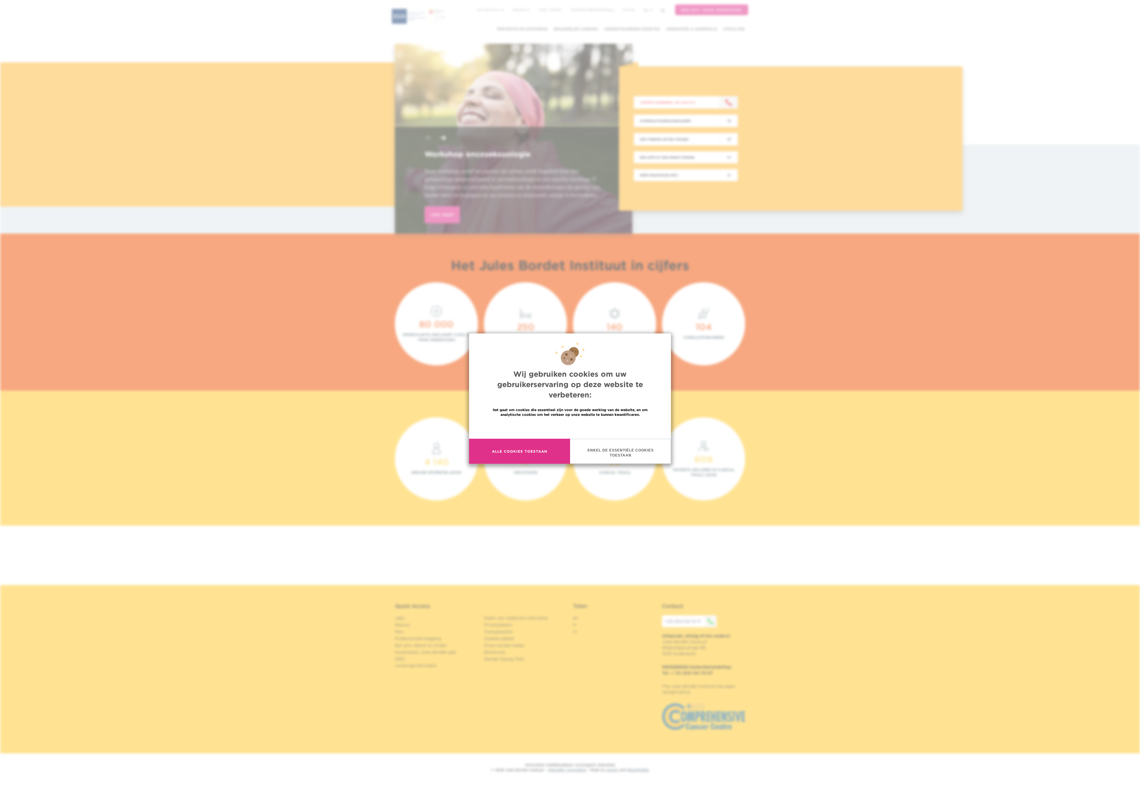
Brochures (494, 652)
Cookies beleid (499, 638)
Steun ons (734, 29)
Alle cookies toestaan (519, 451)
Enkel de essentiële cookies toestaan (621, 452)
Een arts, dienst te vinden (421, 645)
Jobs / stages (550, 10)
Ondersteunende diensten (632, 29)
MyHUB (628, 10)
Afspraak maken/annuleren (665, 121)
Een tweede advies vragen (664, 139)
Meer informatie (570, 427)
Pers (399, 631)
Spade (612, 770)
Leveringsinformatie (415, 665)
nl (646, 10)
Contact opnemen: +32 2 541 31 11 (667, 102)
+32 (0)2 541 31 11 (682, 621)
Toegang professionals (592, 10)
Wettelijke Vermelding (567, 770)
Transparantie (498, 631)
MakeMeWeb (638, 770)
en (575, 618)
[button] (429, 138)
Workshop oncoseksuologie (478, 154)
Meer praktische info (659, 175)
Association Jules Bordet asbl (425, 652)
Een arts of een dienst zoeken (667, 157)
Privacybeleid (498, 624)
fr (574, 624)
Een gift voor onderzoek (711, 10)
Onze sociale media (504, 645)
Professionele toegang (418, 638)
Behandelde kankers (576, 29)
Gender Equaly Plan (504, 659)
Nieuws (519, 10)
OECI (400, 659)
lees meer (442, 215)
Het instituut (489, 10)
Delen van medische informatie (516, 618)
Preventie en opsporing (522, 29)
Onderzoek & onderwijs (691, 29)
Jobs (400, 618)
